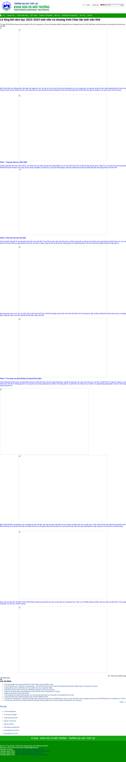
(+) (84, 5)
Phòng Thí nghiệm (45, 15)
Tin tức (82, 15)
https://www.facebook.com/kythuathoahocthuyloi (32, 755)
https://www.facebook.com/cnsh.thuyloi (29, 753)
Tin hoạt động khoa (10, 711)
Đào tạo (57, 15)
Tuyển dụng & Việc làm (11, 718)
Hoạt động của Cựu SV (11, 733)
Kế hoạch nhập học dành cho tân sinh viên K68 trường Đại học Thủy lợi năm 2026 (29, 689)
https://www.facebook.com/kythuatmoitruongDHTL (33, 751)
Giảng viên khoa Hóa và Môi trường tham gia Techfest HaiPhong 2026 (26, 697)
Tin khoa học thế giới (10, 714)
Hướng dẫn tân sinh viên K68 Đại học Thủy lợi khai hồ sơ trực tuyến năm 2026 (28, 688)
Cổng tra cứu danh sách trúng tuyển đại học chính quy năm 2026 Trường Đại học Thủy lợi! (32, 691)
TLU (3, 15)
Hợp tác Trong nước (10, 721)
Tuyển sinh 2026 (22, 15)
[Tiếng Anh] (104, 5)
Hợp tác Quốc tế (9, 724)
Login (87, 5)
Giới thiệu (33, 15)
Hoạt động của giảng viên (11, 727)
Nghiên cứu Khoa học (70, 15)
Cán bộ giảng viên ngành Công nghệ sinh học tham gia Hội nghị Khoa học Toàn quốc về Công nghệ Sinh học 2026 (39, 695)
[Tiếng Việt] (101, 5)
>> (125, 702)
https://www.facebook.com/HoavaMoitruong (28, 749)
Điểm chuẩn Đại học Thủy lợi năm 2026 (17, 693)
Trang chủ (10, 15)
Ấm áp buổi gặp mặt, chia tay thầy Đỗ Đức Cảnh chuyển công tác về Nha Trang (29, 684)
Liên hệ (89, 15)
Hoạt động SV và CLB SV (11, 730)
